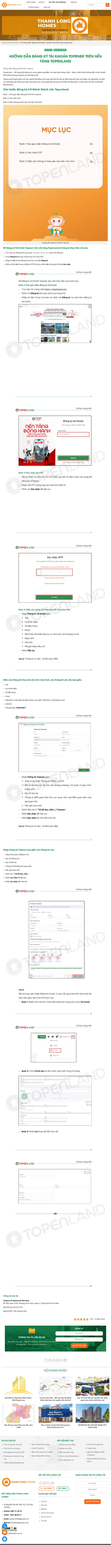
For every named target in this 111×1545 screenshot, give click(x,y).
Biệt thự (44, 1509)
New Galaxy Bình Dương (41, 1456)
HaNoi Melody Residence (13, 1463)
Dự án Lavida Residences (69, 1456)
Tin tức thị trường (57, 2)
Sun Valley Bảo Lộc (66, 1460)
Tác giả (44, 1521)
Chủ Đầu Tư (15, 43)
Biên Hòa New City (66, 1452)
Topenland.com (39, 253)
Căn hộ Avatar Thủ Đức (13, 1445)
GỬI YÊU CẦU (80, 1345)
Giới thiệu (31, 2)
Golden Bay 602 (65, 1448)
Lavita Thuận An (38, 1448)
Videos (74, 2)
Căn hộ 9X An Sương (12, 1448)
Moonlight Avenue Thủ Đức (14, 1452)
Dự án (41, 2)
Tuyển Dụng (33, 7)
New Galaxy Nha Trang (40, 1444)
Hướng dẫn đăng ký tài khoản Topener (18, 69)
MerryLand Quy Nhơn (67, 1445)
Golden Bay (91, 1448)
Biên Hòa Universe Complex (42, 1452)
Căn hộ (44, 1501)
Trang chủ (5, 43)
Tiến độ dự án (46, 1517)
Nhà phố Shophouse (95, 1444)
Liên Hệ (47, 7)
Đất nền (44, 1505)
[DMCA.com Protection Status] (9, 1528)
